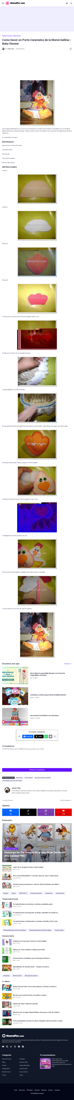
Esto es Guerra (24, 1072)
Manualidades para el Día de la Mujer (40, 930)
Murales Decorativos (31, 975)
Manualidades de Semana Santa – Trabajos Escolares (31, 967)
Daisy (3, 1062)
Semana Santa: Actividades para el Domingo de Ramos (31, 958)
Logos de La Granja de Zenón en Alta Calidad (28, 867)
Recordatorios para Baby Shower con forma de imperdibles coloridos (47, 674)
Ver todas (67, 663)
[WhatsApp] (46, 736)
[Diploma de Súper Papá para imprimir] (7, 1005)
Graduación (48, 893)
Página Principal (7, 36)
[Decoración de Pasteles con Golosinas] (15, 717)
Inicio (15, 1090)
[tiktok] (11, 1046)
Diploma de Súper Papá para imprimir (25, 1004)
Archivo (50, 1090)
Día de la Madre (29, 777)
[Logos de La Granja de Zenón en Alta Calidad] (7, 868)
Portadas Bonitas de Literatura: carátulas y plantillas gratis (33, 904)
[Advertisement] (37, 19)
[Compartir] (70, 49)
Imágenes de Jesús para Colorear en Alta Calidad (29, 941)
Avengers (22, 1059)
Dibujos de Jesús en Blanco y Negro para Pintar (29, 949)
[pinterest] (23, 1046)
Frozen (4, 1075)
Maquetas (6, 975)
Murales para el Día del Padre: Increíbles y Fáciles (30, 995)
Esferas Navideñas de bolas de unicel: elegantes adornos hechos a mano (37, 1021)
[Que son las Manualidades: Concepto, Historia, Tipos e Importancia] (7, 877)
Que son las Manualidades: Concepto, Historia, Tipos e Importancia (35, 876)
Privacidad (29, 1090)
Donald (4, 1065)
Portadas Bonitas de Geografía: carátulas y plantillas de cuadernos (35, 913)
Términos (37, 1090)
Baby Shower (17, 36)
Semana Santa (59, 930)
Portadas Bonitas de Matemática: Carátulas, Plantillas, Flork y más (35, 921)
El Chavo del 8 (23, 1068)
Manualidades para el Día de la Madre (12, 780)
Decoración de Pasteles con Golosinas (44, 715)
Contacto (57, 1090)
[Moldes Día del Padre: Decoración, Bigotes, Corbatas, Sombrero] (7, 987)
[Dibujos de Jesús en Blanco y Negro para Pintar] (7, 951)
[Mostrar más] (55, 736)
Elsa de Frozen (6, 1072)
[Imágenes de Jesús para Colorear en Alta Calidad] (7, 942)
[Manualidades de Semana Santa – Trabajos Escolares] (7, 968)
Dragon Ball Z (6, 1068)
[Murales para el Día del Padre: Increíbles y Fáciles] (7, 996)
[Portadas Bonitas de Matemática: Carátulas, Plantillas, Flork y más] (7, 922)
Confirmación (60, 893)
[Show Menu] (3, 3)
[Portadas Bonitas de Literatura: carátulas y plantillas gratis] (7, 905)
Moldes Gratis (17, 975)
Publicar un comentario (37, 770)
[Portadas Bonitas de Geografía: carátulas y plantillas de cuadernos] (7, 914)
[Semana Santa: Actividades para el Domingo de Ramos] (7, 959)
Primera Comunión (36, 893)
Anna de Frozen (6, 1059)
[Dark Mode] (66, 3)
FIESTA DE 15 (23, 893)
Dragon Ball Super (25, 1065)
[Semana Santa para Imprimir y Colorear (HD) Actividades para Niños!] (7, 885)
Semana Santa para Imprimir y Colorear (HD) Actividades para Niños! (36, 884)
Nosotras (44, 1090)
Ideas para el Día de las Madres (43, 777)
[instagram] (7, 1046)
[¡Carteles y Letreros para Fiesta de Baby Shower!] (15, 696)
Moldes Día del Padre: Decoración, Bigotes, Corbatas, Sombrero (34, 986)
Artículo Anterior (8, 800)
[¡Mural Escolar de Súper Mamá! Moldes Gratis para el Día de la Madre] (7, 1013)
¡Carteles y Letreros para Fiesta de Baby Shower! (48, 695)
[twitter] (15, 1046)
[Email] (50, 736)
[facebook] (19, 1046)
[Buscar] (71, 3)
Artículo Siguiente (65, 800)
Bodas (14, 893)
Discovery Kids (24, 1062)
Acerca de (22, 1090)
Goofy (21, 1075)
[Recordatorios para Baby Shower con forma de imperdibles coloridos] (15, 675)
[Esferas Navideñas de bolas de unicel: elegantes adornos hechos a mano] (7, 1022)
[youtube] (3, 1046)
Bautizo (6, 893)
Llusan (42, 1093)
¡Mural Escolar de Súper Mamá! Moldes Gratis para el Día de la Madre (36, 1012)
